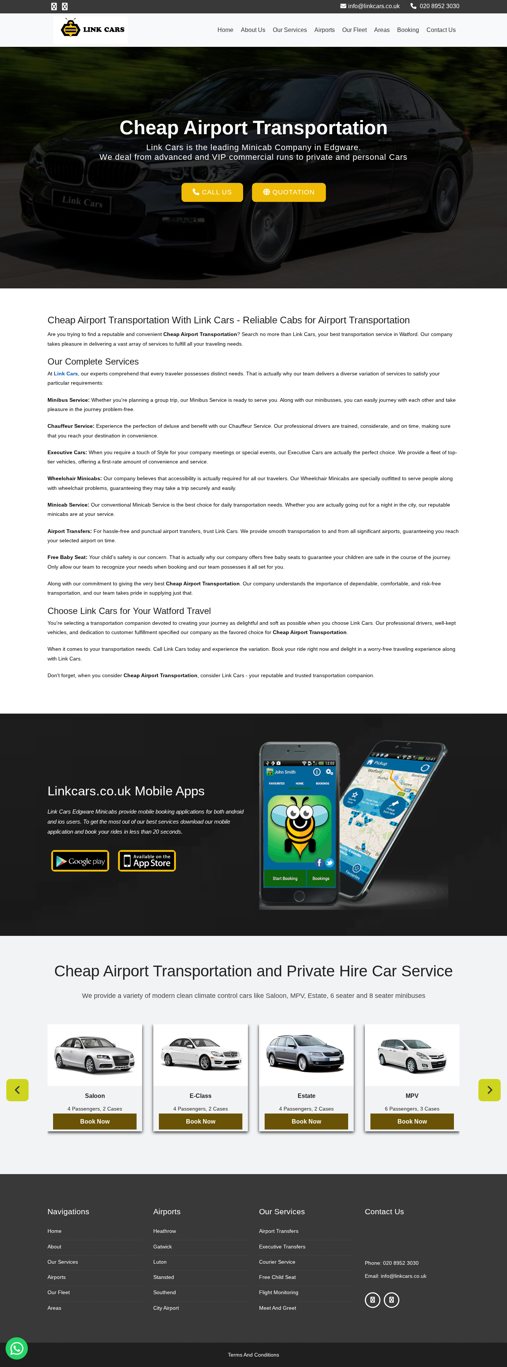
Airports (324, 30)
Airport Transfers (278, 1231)
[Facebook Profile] (54, 7)
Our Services (290, 30)
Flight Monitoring (278, 1292)
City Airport (166, 1308)
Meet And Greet (277, 1308)
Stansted (163, 1277)
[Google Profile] (65, 7)
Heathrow (164, 1231)
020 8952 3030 (438, 6)
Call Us (216, 192)
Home (225, 30)
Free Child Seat (277, 1277)
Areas (382, 30)
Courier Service (277, 1262)
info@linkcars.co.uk (374, 6)
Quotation (292, 192)
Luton (160, 1262)
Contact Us (441, 30)
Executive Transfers (282, 1247)
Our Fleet (354, 30)
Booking (408, 30)
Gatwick (162, 1247)
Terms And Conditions (253, 1355)
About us (253, 30)
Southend (164, 1292)
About (54, 1247)
